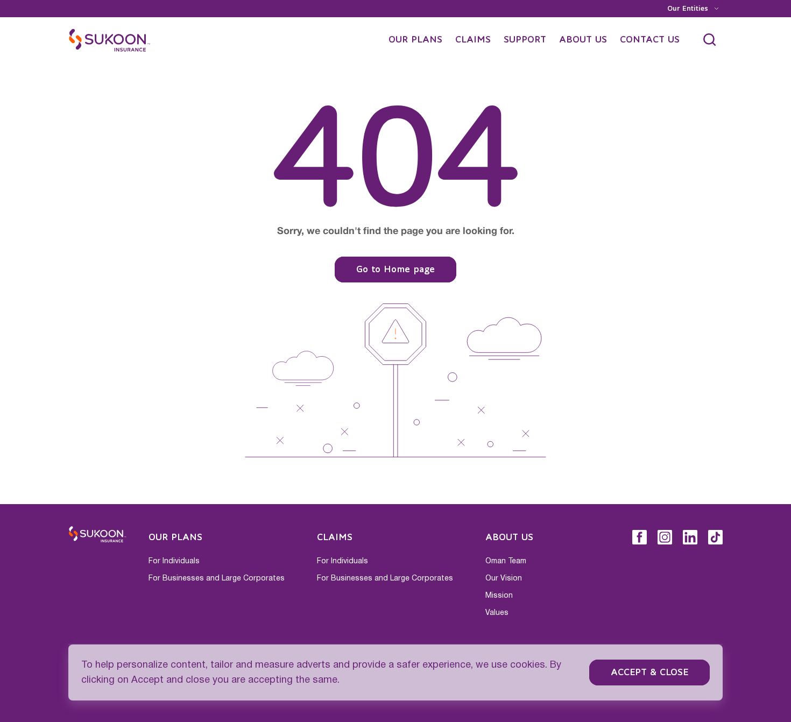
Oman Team (505, 561)
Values (496, 613)
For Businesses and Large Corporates (217, 578)
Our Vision (503, 578)
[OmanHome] (109, 40)
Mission (499, 595)
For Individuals (174, 561)
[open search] (710, 40)
